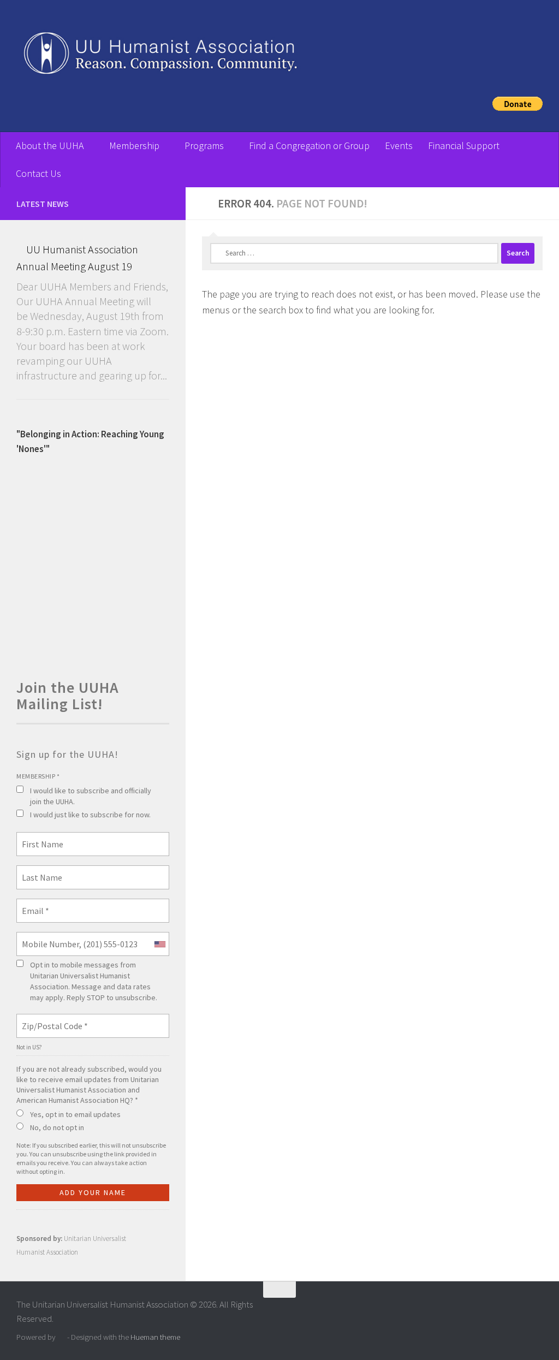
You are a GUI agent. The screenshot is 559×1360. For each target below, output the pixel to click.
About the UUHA (50, 145)
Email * (33, 904)
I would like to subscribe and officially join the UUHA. (90, 796)
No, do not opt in (57, 1127)
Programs (204, 145)
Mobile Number (46, 937)
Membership (134, 145)
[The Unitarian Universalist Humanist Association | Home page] (279, 56)
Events (399, 145)
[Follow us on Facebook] (162, 203)
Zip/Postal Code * (50, 1019)
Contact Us (38, 173)
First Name (39, 837)
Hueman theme (155, 1337)
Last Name (38, 871)
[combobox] (159, 944)
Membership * (38, 776)
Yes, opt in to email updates (75, 1114)
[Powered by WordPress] (61, 1337)
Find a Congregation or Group (309, 145)
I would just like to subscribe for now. (90, 814)
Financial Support (463, 145)
